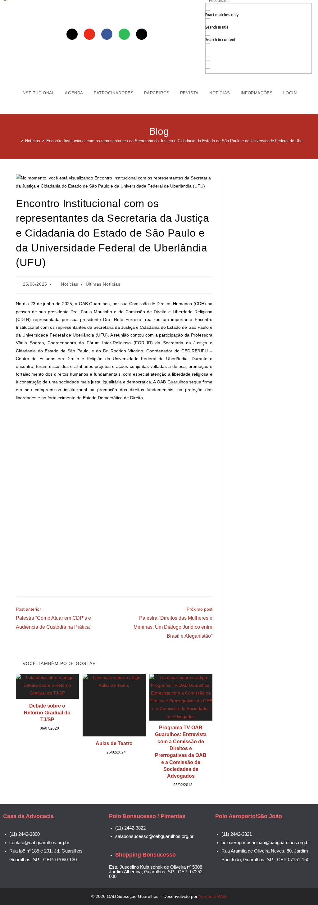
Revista (189, 93)
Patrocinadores (114, 93)
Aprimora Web (212, 896)
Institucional (38, 93)
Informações (257, 93)
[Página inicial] (17, 140)
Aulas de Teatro (114, 743)
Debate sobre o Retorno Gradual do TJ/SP (47, 712)
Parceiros (156, 93)
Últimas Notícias (103, 284)
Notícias (219, 93)
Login (290, 93)
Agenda (74, 93)
